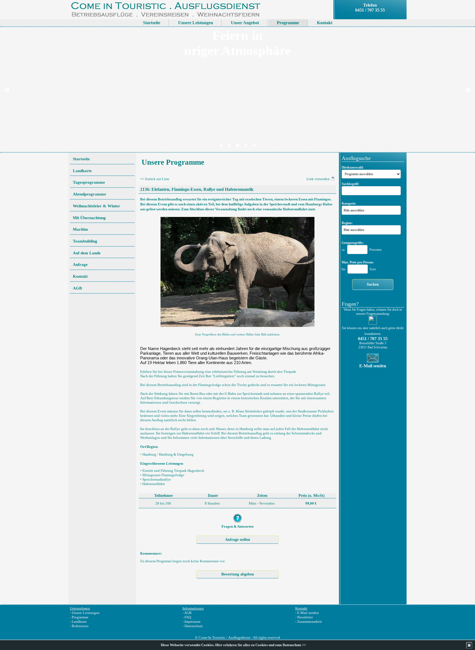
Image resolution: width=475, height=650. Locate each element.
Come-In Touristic (211, 637)
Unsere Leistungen (86, 613)
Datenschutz (193, 626)
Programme (80, 617)
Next (468, 90)
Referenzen (80, 626)
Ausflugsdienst (239, 637)
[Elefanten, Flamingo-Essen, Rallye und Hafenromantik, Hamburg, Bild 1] (237, 270)
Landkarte (79, 621)
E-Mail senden (308, 613)
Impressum (192, 621)
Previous (7, 90)
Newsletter (305, 617)
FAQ (187, 617)
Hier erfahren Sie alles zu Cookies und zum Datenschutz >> (260, 645)
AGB (188, 613)
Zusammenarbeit (309, 621)
